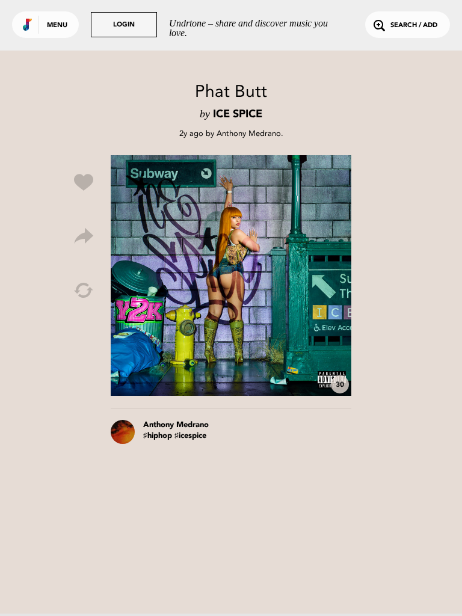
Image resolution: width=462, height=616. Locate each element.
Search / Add (413, 25)
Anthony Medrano (249, 133)
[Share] (84, 236)
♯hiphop (157, 436)
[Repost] (84, 290)
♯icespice (190, 436)
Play (231, 275)
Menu (57, 25)
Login (124, 25)
